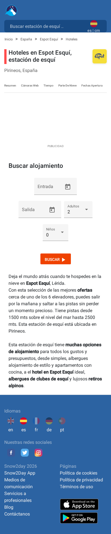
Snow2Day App (19, 473)
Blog (8, 507)
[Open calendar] (67, 187)
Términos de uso (76, 486)
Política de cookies (78, 473)
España (26, 39)
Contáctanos (17, 514)
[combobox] (47, 25)
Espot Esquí (49, 39)
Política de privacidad (81, 480)
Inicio (9, 39)
